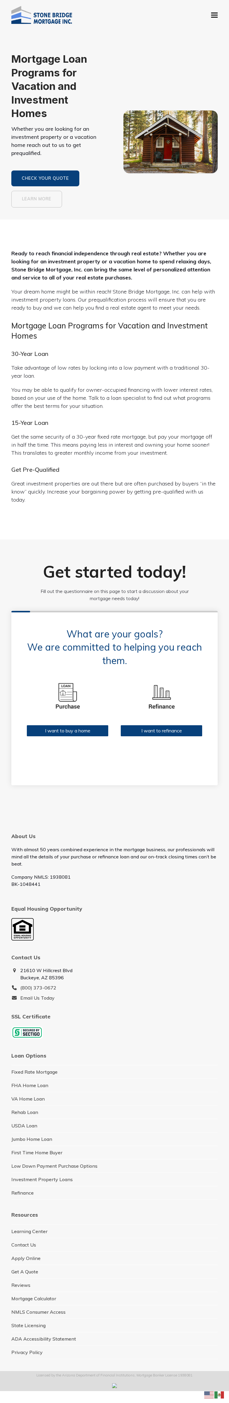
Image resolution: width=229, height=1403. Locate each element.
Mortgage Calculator (33, 1298)
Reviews (20, 1285)
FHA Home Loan (29, 1085)
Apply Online (26, 1258)
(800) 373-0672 (38, 988)
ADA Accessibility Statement (43, 1339)
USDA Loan (24, 1126)
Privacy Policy (27, 1352)
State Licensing (28, 1325)
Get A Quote (24, 1272)
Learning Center (29, 1231)
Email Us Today (37, 998)
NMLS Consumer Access (38, 1312)
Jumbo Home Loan (31, 1139)
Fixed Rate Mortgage (34, 1072)
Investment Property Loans (42, 1179)
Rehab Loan (24, 1112)
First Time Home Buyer (36, 1152)
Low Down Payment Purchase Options (54, 1166)
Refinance (22, 1193)
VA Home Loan (28, 1099)
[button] (214, 15)
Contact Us (23, 1245)
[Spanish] (219, 1394)
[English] (209, 1394)
